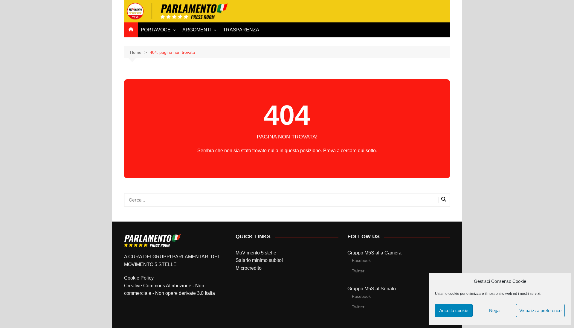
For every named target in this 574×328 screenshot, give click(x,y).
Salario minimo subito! (259, 260)
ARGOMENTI (196, 29)
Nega (494, 310)
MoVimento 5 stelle (256, 252)
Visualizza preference (540, 310)
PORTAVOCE (156, 29)
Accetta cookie (453, 310)
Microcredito (249, 268)
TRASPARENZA (241, 29)
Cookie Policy (139, 277)
